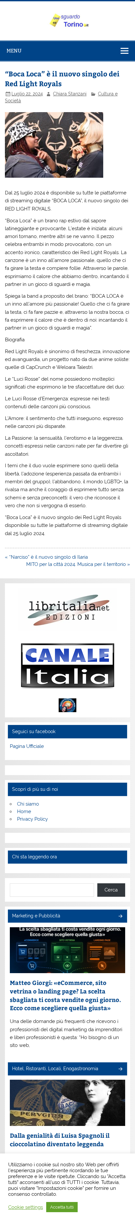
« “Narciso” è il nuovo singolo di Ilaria (46, 557)
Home (24, 811)
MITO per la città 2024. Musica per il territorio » (78, 564)
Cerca (111, 890)
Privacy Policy (32, 819)
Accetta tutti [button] (62, 1207)
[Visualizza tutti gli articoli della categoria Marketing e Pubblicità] (120, 916)
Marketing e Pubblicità (36, 915)
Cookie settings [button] (25, 1207)
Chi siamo (28, 804)
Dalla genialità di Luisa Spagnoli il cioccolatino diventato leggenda (59, 1139)
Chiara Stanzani (70, 93)
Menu (14, 51)
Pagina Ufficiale (27, 746)
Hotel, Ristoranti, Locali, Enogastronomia (55, 1068)
